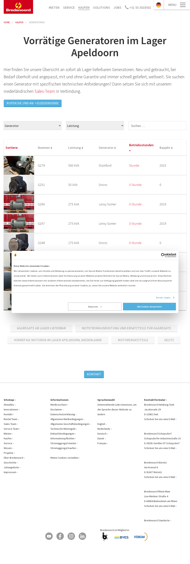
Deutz (169, 340)
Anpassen (93, 306)
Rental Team (10, 419)
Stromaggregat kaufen (63, 448)
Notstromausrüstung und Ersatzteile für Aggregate (126, 328)
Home (7, 22)
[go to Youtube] (49, 536)
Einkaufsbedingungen (62, 433)
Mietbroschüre (58, 404)
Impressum (10, 472)
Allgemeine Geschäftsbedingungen (69, 424)
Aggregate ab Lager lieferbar (41, 328)
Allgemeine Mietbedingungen (66, 419)
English (101, 424)
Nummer (44, 147)
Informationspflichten (62, 438)
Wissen (8, 448)
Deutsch (102, 433)
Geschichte (10, 462)
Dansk (100, 438)
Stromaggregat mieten (63, 443)
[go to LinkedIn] (82, 536)
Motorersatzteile (133, 340)
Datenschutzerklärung (62, 414)
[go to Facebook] (60, 536)
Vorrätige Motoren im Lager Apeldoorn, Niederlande (58, 340)
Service (69, 7)
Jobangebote (11, 467)
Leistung (75, 147)
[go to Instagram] (71, 536)
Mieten (54, 7)
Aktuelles (9, 404)
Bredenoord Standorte (157, 520)
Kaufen (84, 7)
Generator (106, 147)
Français (102, 443)
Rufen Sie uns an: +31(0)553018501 (32, 103)
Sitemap (9, 399)
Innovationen (11, 409)
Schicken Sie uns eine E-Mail (159, 419)
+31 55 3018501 (140, 7)
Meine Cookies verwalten (64, 457)
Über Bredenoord (13, 457)
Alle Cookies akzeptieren (149, 306)
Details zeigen (163, 297)
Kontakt (94, 374)
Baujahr (165, 147)
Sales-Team (45, 91)
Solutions (101, 7)
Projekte (8, 453)
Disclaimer (56, 409)
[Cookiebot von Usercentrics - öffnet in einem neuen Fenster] (160, 255)
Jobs (117, 7)
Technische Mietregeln (63, 428)
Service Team (11, 428)
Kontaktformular (155, 399)
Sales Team (10, 424)
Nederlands (103, 428)
